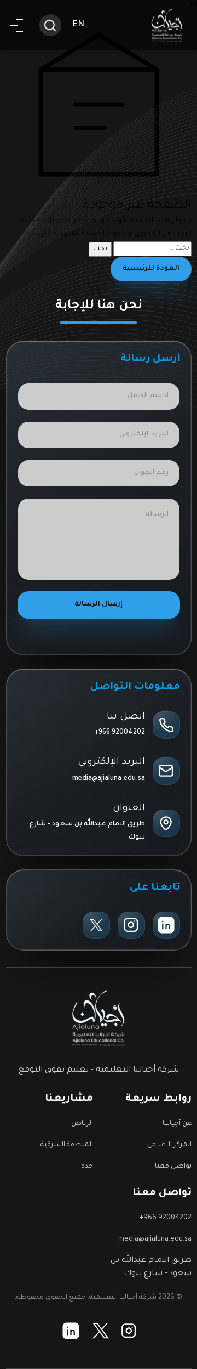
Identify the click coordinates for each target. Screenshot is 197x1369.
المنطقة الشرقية (66, 1145)
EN (78, 25)
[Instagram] (131, 925)
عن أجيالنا (177, 1124)
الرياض (82, 1124)
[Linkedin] (166, 925)
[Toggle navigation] (17, 25)
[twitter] (96, 925)
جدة (87, 1166)
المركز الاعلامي (169, 1145)
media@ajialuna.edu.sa (108, 779)
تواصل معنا (173, 1166)
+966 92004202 (119, 733)
